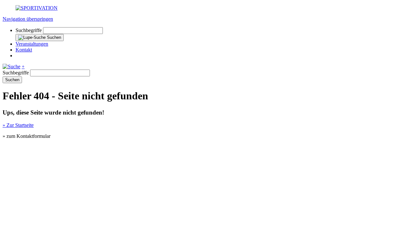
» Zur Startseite (18, 125)
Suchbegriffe (29, 30)
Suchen (12, 79)
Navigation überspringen (28, 19)
